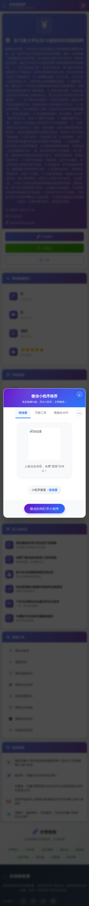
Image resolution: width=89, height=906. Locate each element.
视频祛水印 (61, 412)
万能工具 (40, 412)
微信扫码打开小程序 (44, 508)
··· (79, 413)
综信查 (23, 412)
